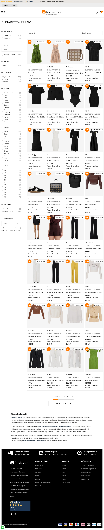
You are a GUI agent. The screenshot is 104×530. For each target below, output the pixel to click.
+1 (35, 111)
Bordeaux (7, 141)
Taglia (6, 166)
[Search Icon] (5, 12)
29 (5, 177)
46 (30, 67)
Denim (6, 146)
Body (5, 98)
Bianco (6, 136)
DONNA (6, 5)
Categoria (7, 72)
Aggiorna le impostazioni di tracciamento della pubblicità (15, 524)
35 (5, 187)
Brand (6, 45)
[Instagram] (15, 514)
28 (5, 175)
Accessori (5, 79)
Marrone (6, 153)
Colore (6, 127)
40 (5, 192)
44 (5, 197)
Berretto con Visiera (10, 93)
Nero (5, 156)
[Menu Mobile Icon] (2, 12)
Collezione (7, 204)
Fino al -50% (8, 36)
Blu (5, 139)
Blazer (6, 95)
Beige (6, 134)
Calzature (5, 82)
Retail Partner (32, 522)
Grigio (6, 151)
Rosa (5, 158)
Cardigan (7, 107)
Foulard (6, 117)
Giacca (6, 119)
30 (5, 180)
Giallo (6, 148)
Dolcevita (7, 115)
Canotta (6, 105)
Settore (6, 61)
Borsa (6, 100)
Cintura (6, 110)
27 (5, 172)
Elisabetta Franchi (9, 54)
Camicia (6, 102)
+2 (35, 286)
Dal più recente (86, 33)
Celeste (6, 144)
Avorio (6, 131)
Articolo (7, 88)
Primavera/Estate (7, 211)
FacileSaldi (41, 440)
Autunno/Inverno (7, 209)
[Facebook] (11, 514)
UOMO (13, 5)
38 (5, 190)
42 (5, 194)
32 (5, 185)
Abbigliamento (6, 77)
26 (5, 170)
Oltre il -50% (7, 38)
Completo (7, 112)
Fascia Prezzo (8, 218)
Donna (4, 66)
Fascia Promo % (9, 31)
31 (5, 182)
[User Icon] (97, 12)
